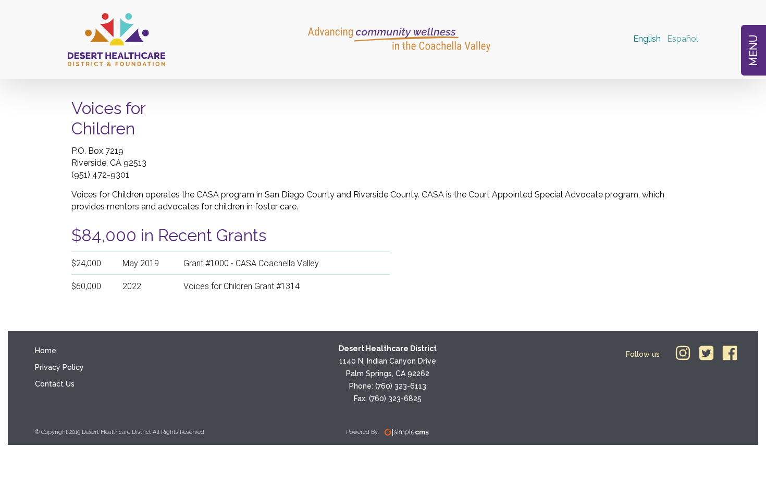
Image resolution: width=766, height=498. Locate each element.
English (647, 39)
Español (682, 39)
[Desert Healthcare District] (116, 39)
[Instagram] (683, 353)
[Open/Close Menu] (753, 50)
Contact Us (55, 384)
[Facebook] (729, 353)
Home (45, 350)
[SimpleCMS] (407, 433)
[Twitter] (706, 353)
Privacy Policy (59, 367)
